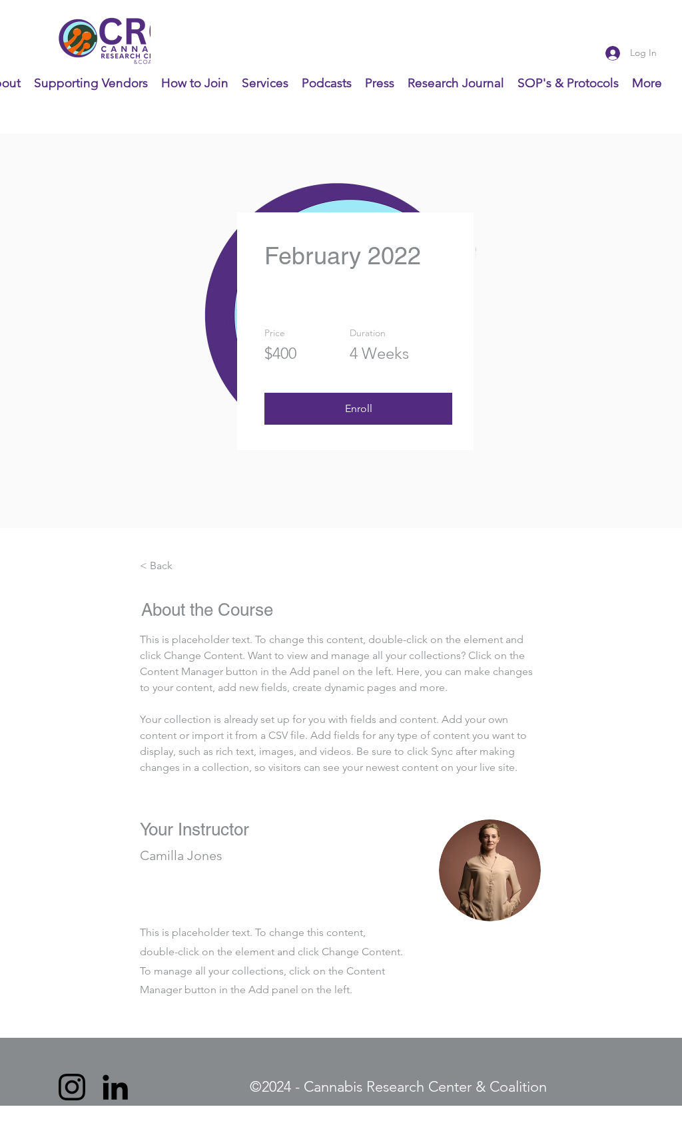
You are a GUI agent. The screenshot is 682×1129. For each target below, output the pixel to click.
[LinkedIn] (115, 1087)
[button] (358, 409)
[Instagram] (72, 1087)
